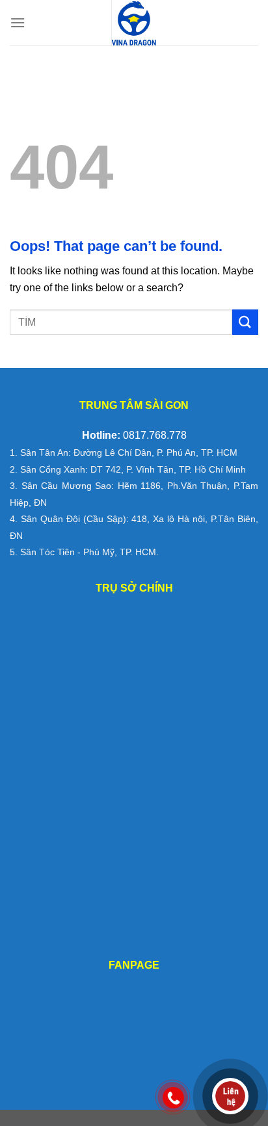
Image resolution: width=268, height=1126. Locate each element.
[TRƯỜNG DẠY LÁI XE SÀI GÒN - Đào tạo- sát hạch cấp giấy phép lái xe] (134, 23)
